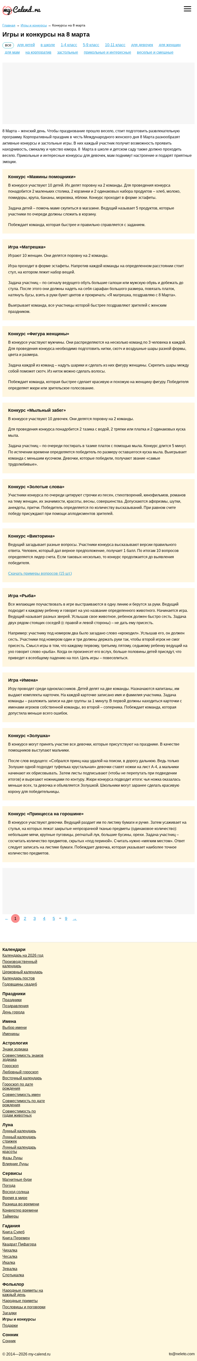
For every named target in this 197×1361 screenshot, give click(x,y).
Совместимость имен (21, 1095)
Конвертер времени (20, 1210)
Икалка (8, 1262)
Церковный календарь (22, 972)
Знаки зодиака (15, 1049)
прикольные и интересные (107, 52)
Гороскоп (10, 1066)
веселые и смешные (155, 52)
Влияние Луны (15, 1164)
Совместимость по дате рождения (23, 1103)
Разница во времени (20, 1204)
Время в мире (14, 1198)
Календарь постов (18, 978)
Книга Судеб (13, 1232)
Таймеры (10, 1216)
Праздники (12, 1000)
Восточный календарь (22, 1078)
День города (13, 1012)
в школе (48, 45)
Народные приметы (20, 1301)
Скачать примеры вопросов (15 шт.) (40, 573)
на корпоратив (38, 52)
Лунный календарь (19, 1131)
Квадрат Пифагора (19, 1244)
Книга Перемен (16, 1238)
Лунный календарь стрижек (19, 1139)
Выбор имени (14, 1027)
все (8, 45)
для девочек (142, 45)
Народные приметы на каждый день (22, 1292)
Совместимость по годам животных (19, 1113)
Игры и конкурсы (19, 1319)
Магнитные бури (17, 1179)
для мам (12, 52)
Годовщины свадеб (19, 984)
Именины (10, 1034)
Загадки (9, 1313)
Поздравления (15, 1006)
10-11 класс (115, 45)
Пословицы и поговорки (23, 1307)
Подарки (10, 1325)
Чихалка (9, 1250)
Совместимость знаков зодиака (22, 1057)
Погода (8, 1186)
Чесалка (9, 1256)
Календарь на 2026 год (22, 955)
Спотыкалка (13, 1275)
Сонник (9, 1341)
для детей (26, 45)
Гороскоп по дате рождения (17, 1086)
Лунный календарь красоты (19, 1149)
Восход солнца (15, 1192)
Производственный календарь (19, 964)
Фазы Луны (12, 1158)
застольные (67, 52)
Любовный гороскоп (20, 1072)
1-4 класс (69, 45)
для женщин (170, 45)
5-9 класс (91, 45)
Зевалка (9, 1269)
